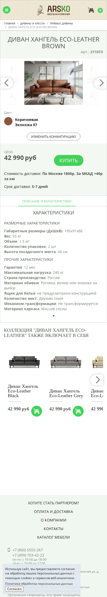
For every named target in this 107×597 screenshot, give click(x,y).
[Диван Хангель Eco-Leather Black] (24, 362)
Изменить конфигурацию (53, 136)
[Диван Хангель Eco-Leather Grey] (65, 362)
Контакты (53, 528)
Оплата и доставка (53, 511)
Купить (68, 160)
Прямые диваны (61, 23)
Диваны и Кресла (32, 23)
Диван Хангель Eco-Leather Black (23, 391)
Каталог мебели (53, 537)
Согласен (14, 589)
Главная (9, 23)
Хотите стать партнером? (53, 502)
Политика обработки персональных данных (39, 583)
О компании (53, 520)
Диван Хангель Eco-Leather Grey (66, 393)
